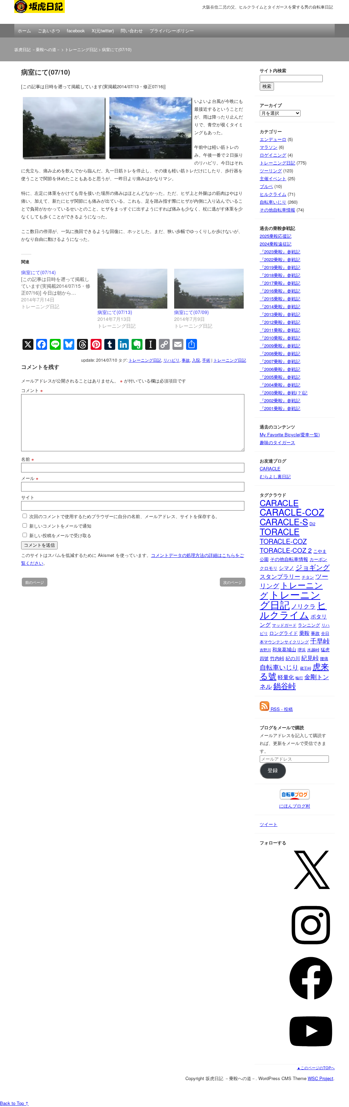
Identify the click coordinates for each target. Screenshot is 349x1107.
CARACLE (270, 468)
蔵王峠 (305, 668)
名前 (27, 459)
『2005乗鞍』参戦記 (280, 377)
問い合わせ (132, 30)
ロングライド (283, 632)
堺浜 (302, 649)
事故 (186, 360)
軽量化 (286, 677)
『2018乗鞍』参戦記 (280, 275)
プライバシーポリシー (172, 30)
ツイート (268, 824)
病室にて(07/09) (191, 312)
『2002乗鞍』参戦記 (280, 400)
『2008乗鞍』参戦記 (280, 353)
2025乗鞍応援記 (275, 236)
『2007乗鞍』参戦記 (280, 361)
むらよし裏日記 (275, 476)
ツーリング (271, 170)
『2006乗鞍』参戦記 (280, 369)
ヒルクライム (273, 194)
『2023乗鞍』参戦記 (280, 251)
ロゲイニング (273, 155)
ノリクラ (303, 606)
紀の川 (293, 658)
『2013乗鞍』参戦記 (280, 314)
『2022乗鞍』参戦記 (280, 259)
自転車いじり (273, 202)
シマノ (286, 567)
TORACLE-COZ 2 (286, 550)
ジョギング (312, 567)
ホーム (24, 30)
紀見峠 (310, 657)
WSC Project (320, 1078)
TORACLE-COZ (283, 541)
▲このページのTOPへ (316, 1067)
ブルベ (266, 186)
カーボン (318, 559)
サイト (27, 497)
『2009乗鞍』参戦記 (280, 345)
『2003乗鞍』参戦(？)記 (283, 392)
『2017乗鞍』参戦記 (280, 283)
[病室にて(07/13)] (132, 289)
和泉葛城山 (284, 649)
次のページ (232, 582)
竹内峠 (277, 657)
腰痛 (324, 658)
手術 (206, 360)
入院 (196, 360)
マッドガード (284, 625)
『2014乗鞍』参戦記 (280, 306)
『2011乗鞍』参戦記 (280, 330)
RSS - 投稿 (281, 709)
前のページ (34, 582)
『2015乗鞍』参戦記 (280, 298)
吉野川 (265, 649)
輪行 (299, 677)
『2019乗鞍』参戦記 (280, 267)
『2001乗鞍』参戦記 (280, 408)
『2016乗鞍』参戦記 (280, 290)
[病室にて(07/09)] (209, 289)
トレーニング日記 (81, 49)
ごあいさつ (49, 30)
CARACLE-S (284, 521)
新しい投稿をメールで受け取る (60, 535)
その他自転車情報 (277, 209)
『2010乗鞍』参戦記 (280, 337)
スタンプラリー (280, 576)
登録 (273, 770)
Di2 (312, 523)
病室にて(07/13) (114, 312)
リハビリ (171, 360)
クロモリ (268, 568)
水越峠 (313, 649)
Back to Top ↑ (14, 1103)
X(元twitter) (103, 30)
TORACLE (280, 531)
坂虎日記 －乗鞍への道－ (48, 12)
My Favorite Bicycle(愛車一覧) (290, 434)
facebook (76, 30)
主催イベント (273, 178)
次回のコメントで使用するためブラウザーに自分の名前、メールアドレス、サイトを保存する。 (124, 516)
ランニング (309, 625)
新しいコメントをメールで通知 (60, 526)
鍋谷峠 (284, 685)
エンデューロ (273, 139)
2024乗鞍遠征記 (275, 243)
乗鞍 (304, 632)
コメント (32, 390)
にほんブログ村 (294, 805)
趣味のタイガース (277, 442)
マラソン (268, 147)
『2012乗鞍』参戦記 (280, 322)
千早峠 (320, 640)
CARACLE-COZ (292, 511)
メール (30, 478)
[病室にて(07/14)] (59, 289)
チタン (308, 577)
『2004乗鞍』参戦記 (280, 384)
